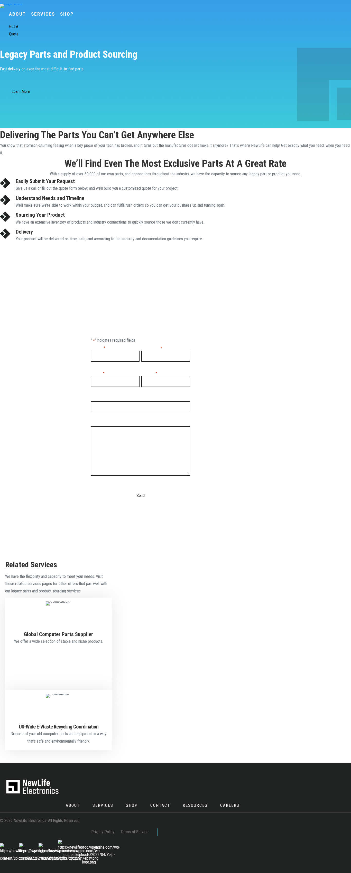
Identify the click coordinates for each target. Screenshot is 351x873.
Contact (160, 805)
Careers (229, 805)
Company (151, 347)
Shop (132, 805)
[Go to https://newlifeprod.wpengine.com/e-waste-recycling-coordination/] (58, 720)
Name (98, 347)
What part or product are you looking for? (127, 398)
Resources (195, 805)
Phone (149, 372)
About (73, 805)
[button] (13, 30)
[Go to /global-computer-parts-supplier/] (58, 624)
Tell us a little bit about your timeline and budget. (134, 423)
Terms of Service (135, 831)
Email (97, 372)
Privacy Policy (102, 831)
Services (103, 805)
